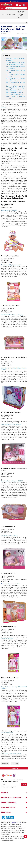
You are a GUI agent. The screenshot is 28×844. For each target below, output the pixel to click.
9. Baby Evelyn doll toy (16, 94)
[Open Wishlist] (25, 836)
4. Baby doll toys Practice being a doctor (17, 79)
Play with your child (10, 14)
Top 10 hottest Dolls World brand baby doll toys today (15, 63)
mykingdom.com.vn (16, 822)
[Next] (26, 1)
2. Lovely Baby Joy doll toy (17, 71)
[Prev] (2, 1)
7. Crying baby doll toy (15, 90)
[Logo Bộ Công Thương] (7, 819)
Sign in (24, 784)
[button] (3, 8)
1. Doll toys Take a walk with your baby (16, 67)
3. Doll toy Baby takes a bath (17, 75)
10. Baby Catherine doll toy (17, 97)
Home (2, 14)
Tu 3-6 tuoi (15, 763)
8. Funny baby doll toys (16, 92)
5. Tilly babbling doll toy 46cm (17, 83)
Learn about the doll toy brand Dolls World (15, 59)
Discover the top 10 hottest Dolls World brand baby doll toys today (21, 14)
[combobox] (16, 8)
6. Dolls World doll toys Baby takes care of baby (17, 87)
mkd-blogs (5, 763)
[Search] (7, 8)
